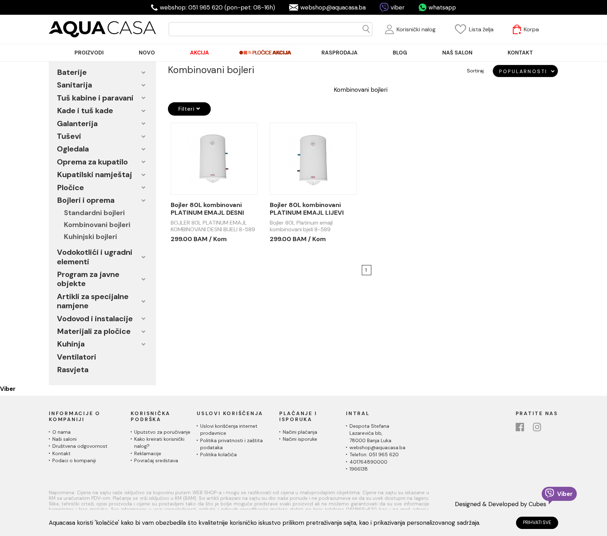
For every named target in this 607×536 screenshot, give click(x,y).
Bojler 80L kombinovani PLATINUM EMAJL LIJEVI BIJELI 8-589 (307, 209)
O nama (61, 432)
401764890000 (368, 462)
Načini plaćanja (300, 432)
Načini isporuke (300, 439)
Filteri (187, 108)
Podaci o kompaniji (74, 460)
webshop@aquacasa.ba (333, 7)
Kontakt (61, 453)
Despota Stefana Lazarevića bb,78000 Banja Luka (370, 433)
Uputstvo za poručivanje (162, 432)
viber (398, 7)
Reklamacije (147, 453)
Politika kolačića (218, 454)
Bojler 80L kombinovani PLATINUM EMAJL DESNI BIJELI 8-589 (207, 209)
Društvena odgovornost (79, 446)
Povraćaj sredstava (156, 460)
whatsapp (442, 7)
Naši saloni (64, 439)
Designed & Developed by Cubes (500, 504)
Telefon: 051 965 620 (374, 454)
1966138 (359, 469)
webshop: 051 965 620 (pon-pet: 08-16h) (217, 7)
